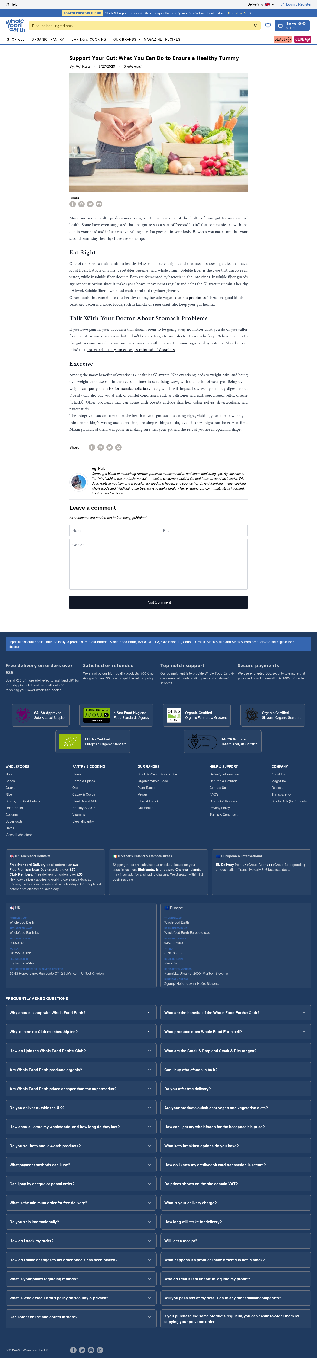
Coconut (12, 814)
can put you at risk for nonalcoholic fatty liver (120, 388)
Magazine (153, 39)
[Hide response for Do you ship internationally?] (149, 1222)
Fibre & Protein (149, 801)
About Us (278, 774)
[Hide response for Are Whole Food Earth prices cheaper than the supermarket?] (149, 1088)
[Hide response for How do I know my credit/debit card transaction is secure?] (304, 1165)
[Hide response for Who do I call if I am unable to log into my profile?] (304, 1279)
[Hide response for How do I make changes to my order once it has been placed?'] (149, 1260)
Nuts (9, 774)
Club (299, 39)
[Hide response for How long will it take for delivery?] (304, 1222)
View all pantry (83, 821)
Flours (77, 774)
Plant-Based (146, 787)
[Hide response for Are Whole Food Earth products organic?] (149, 1069)
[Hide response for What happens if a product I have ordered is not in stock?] (304, 1260)
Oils (75, 787)
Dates (10, 828)
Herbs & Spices (83, 780)
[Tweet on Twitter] (90, 204)
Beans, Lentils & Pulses (23, 801)
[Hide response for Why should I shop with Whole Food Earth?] (149, 1012)
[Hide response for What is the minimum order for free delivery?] (149, 1203)
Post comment (158, 602)
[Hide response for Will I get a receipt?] (304, 1241)
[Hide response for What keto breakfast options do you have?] (304, 1146)
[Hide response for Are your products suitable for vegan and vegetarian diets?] (304, 1107)
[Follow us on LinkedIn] (100, 1350)
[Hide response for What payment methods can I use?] (149, 1165)
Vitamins (78, 814)
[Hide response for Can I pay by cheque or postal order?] (149, 1184)
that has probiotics (190, 297)
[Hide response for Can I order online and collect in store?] (149, 1317)
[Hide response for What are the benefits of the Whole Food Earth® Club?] (304, 1012)
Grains (10, 787)
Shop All (15, 39)
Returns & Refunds (223, 780)
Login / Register (298, 4)
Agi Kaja (83, 66)
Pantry (57, 39)
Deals (280, 39)
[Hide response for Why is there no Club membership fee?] (149, 1031)
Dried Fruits (14, 807)
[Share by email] (99, 204)
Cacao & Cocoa (83, 794)
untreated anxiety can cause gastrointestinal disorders (131, 349)
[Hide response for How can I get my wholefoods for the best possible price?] (304, 1127)
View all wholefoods (20, 834)
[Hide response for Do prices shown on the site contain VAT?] (304, 1184)
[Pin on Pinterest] (81, 204)
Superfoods (14, 821)
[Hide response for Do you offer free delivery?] (304, 1088)
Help (14, 4)
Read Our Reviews (223, 801)
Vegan (142, 794)
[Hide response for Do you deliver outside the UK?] (149, 1107)
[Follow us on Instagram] (91, 1350)
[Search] (256, 25)
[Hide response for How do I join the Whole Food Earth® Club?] (149, 1050)
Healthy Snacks (83, 807)
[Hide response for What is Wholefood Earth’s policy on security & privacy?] (149, 1298)
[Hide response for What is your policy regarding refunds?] (149, 1279)
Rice (9, 794)
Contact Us (218, 787)
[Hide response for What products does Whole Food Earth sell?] (304, 1031)
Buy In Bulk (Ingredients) (290, 801)
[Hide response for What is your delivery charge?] (304, 1203)
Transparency (282, 794)
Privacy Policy (220, 807)
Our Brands (124, 39)
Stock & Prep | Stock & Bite (157, 774)
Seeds (10, 780)
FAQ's (214, 794)
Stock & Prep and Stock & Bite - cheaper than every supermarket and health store (153, 13)
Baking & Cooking (88, 39)
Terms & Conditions (224, 814)
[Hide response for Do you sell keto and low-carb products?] (149, 1146)
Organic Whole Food (153, 780)
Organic (40, 39)
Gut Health (145, 807)
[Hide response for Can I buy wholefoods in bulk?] (304, 1069)
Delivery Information (224, 774)
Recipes (173, 39)
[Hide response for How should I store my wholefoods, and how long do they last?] (149, 1127)
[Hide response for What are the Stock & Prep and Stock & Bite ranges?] (304, 1050)
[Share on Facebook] (72, 204)
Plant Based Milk (84, 801)
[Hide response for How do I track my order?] (149, 1241)
